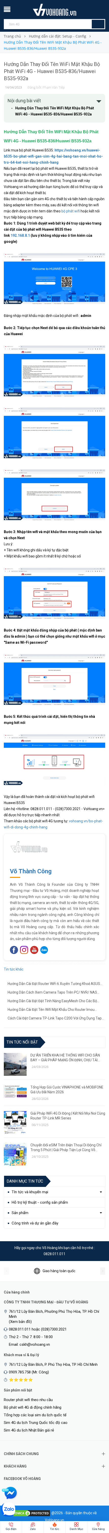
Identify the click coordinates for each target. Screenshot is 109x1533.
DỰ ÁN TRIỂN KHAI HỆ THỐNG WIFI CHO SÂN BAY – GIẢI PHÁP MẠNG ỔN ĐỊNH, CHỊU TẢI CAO (65, 1058)
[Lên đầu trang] (95, 1502)
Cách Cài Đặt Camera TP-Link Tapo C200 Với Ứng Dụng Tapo (56, 1018)
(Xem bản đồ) (20, 1321)
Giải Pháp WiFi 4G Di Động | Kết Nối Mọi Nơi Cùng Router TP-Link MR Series (67, 1115)
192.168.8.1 (20, 235)
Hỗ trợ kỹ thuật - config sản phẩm (40, 1202)
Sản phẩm (20, 1213)
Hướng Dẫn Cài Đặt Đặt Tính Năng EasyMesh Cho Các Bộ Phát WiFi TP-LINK (52, 1001)
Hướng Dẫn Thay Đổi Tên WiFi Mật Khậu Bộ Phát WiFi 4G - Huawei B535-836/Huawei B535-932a (52, 71)
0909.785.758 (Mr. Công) (29, 1372)
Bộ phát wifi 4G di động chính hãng (32, 1407)
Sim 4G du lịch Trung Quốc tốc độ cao (35, 1422)
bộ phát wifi (70, 211)
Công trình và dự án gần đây (35, 1223)
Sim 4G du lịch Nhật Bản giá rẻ (29, 1430)
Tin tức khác (13, 969)
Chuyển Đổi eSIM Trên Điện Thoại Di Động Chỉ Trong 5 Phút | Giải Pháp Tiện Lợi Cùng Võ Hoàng (65, 1147)
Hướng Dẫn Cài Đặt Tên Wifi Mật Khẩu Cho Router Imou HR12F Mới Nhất (51, 1010)
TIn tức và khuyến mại (30, 1192)
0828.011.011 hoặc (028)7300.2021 (38, 1329)
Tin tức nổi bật (22, 1042)
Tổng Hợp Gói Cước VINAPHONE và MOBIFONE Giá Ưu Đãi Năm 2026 (66, 1089)
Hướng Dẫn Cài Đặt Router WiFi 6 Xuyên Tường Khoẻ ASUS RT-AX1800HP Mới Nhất (54, 984)
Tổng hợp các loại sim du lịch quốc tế (35, 1415)
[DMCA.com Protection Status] (32, 1513)
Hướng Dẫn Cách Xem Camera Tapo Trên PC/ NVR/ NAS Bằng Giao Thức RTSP (52, 992)
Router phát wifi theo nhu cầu (28, 1400)
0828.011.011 (54, 1254)
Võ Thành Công (31, 871)
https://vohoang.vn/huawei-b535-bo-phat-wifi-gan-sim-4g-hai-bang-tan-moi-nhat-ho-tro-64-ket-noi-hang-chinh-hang (53, 156)
